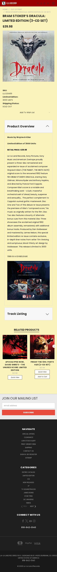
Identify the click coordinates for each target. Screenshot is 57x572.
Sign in (23, 454)
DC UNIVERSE (28, 499)
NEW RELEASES (28, 482)
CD (28, 479)
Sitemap (28, 458)
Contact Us (28, 451)
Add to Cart (42, 377)
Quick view (15, 377)
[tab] (28, 126)
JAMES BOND (29, 493)
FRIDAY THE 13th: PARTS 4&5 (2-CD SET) (42, 363)
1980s (28, 503)
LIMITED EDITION (28, 475)
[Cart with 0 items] (47, 3)
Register (33, 454)
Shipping (28, 447)
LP (28, 486)
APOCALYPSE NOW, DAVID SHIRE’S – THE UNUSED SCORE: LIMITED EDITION (15, 366)
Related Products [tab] (26, 330)
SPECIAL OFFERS (28, 434)
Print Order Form (28, 444)
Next (54, 346)
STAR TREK (28, 496)
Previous (3, 346)
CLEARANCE (28, 437)
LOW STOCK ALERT (28, 441)
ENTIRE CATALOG (28, 472)
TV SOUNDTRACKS (28, 489)
